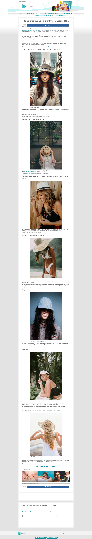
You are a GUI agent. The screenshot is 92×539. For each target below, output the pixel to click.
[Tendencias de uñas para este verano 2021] (30, 476)
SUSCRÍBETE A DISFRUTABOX (46, 466)
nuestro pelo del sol (37, 30)
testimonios (50, 13)
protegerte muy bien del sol (31, 171)
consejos (37, 13)
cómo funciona (27, 13)
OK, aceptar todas (40, 537)
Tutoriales (48, 15)
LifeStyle (42, 15)
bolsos (44, 460)
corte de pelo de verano (48, 46)
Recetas (37, 15)
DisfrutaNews (60, 15)
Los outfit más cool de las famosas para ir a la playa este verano (36, 511)
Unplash (42, 341)
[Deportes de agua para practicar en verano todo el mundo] (46, 476)
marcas (32, 13)
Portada (21, 13)
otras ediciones (43, 13)
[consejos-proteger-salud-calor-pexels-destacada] (62, 476)
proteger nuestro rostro (27, 30)
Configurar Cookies (52, 537)
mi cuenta (55, 13)
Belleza (53, 15)
